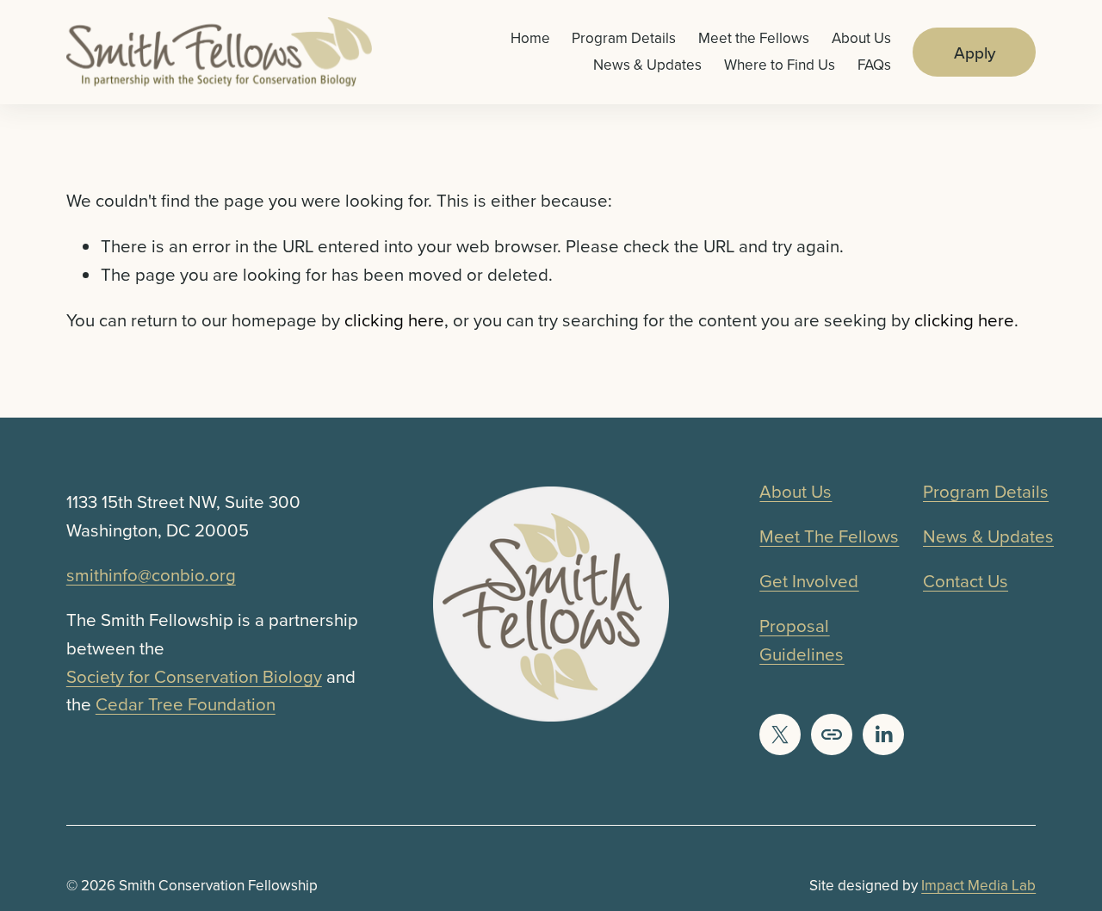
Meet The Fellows (829, 536)
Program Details (624, 38)
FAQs (874, 64)
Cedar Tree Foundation (186, 703)
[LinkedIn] (883, 734)
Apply (974, 52)
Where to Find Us (779, 64)
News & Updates (647, 64)
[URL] (831, 734)
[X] (780, 734)
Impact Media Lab (978, 885)
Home (530, 38)
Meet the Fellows (753, 38)
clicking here (394, 319)
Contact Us (965, 580)
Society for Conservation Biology (194, 676)
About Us (861, 38)
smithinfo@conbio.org (151, 574)
